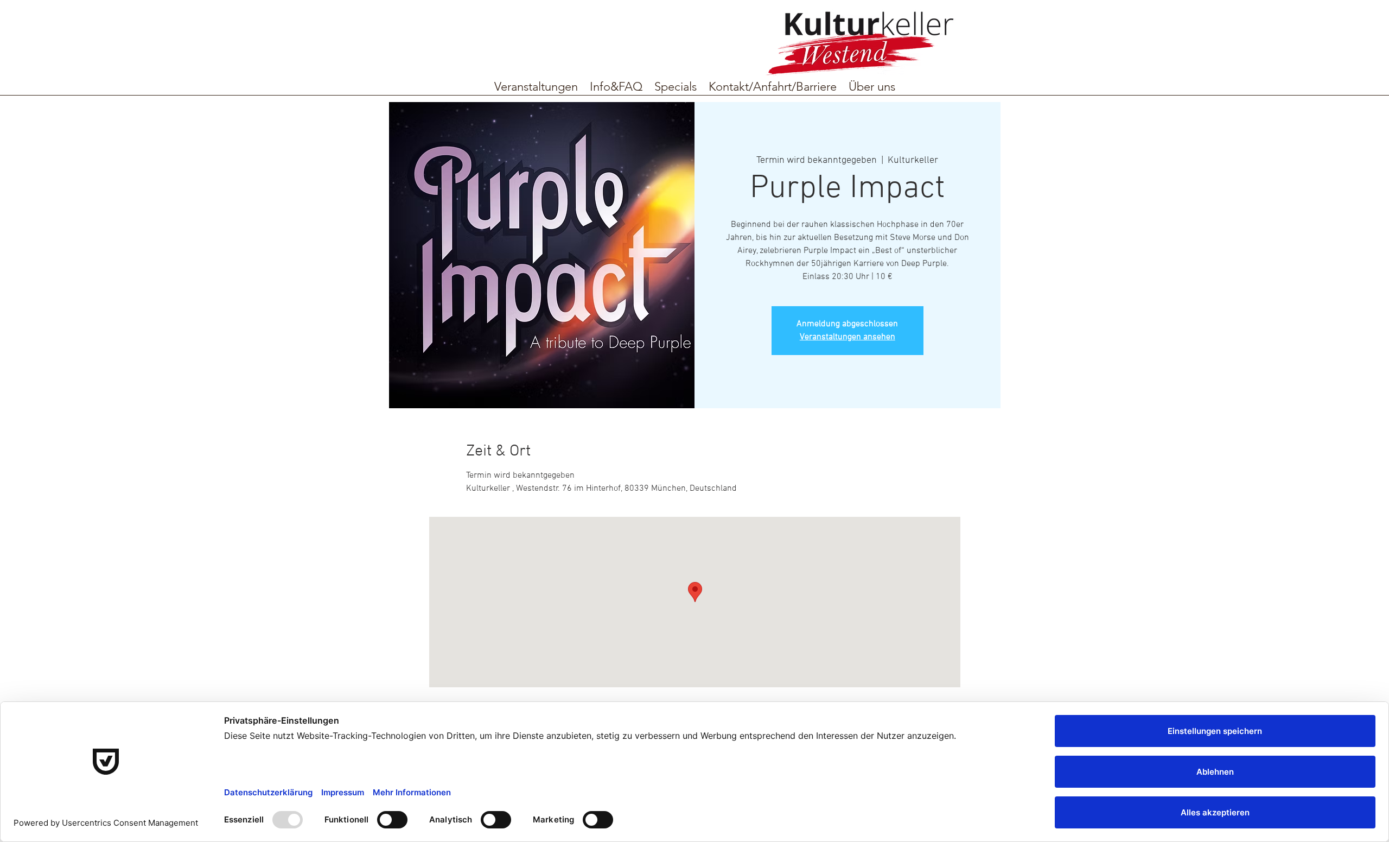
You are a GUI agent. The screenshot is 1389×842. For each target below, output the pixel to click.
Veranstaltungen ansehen (847, 337)
